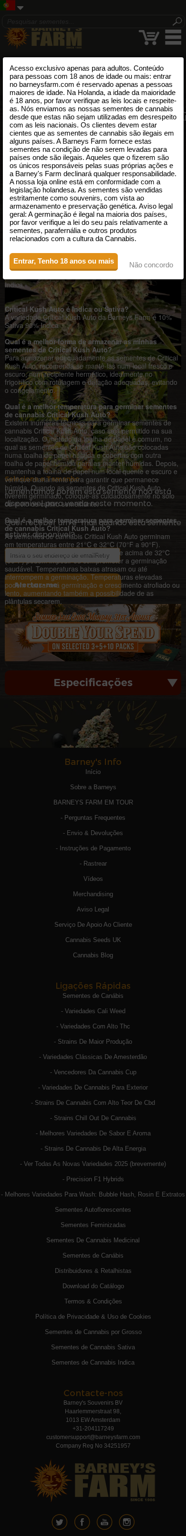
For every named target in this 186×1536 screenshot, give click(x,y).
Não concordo (151, 265)
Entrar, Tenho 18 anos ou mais (63, 261)
